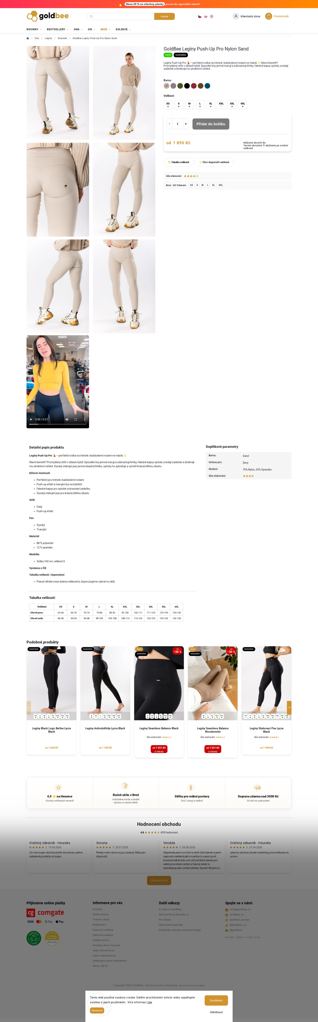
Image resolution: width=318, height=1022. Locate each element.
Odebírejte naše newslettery (110, 960)
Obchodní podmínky (171, 924)
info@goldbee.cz (240, 909)
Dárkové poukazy (103, 935)
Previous (29, 707)
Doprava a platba (103, 929)
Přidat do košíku (211, 124)
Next (290, 707)
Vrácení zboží (101, 919)
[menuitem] (35, 29)
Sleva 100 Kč (100, 966)
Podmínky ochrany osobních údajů (180, 930)
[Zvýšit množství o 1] (186, 123)
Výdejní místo (101, 940)
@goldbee (236, 930)
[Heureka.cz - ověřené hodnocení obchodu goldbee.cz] (50, 937)
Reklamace (99, 924)
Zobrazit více (159, 880)
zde (149, 1002)
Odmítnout (216, 1012)
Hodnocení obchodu (159, 824)
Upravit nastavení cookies (192, 985)
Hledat (164, 16)
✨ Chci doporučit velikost (214, 162)
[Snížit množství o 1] (169, 123)
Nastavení (97, 1010)
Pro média (165, 919)
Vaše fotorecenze (104, 950)
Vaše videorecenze (104, 955)
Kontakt (97, 909)
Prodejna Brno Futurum (107, 945)
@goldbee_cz (238, 924)
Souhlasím (216, 1000)
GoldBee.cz (237, 914)
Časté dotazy (101, 914)
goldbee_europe (240, 919)
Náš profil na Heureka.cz (174, 914)
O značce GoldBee (170, 909)
